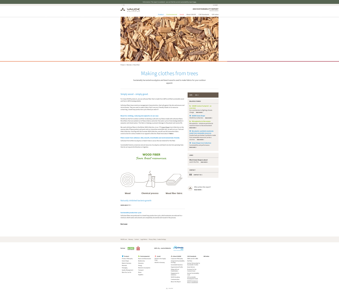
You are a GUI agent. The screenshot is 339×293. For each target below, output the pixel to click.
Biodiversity (141, 261)
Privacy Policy (152, 239)
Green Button (191, 267)
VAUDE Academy (175, 277)
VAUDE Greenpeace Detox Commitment (192, 281)
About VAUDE (191, 14)
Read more (197, 190)
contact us (197, 175)
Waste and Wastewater (144, 258)
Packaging (124, 268)
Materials (129, 65)
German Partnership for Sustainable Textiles (193, 264)
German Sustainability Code (193, 274)
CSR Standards (204, 14)
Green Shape (165, 127)
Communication (175, 279)
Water (140, 272)
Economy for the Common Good (191, 270)
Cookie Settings (161, 239)
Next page (124, 224)
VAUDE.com (124, 239)
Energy (140, 265)
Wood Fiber (136, 65)
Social (182, 14)
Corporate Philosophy (177, 258)
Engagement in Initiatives (175, 274)
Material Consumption (144, 268)
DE (122, 5)
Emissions (141, 263)
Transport (141, 270)
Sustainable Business (177, 265)
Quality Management (127, 270)
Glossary (215, 5)
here (194, 2)
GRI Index (215, 14)
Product (161, 14)
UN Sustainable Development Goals (192, 278)
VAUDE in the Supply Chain (160, 259)
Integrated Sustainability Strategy (178, 261)
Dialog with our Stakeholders (175, 270)
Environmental (171, 14)
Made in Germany (126, 263)
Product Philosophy (127, 258)
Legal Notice (143, 239)
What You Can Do (126, 272)
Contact (136, 239)
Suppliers (140, 274)
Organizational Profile (177, 267)
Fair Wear (189, 261)
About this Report (176, 282)
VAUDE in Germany (159, 262)
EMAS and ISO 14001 (192, 258)
